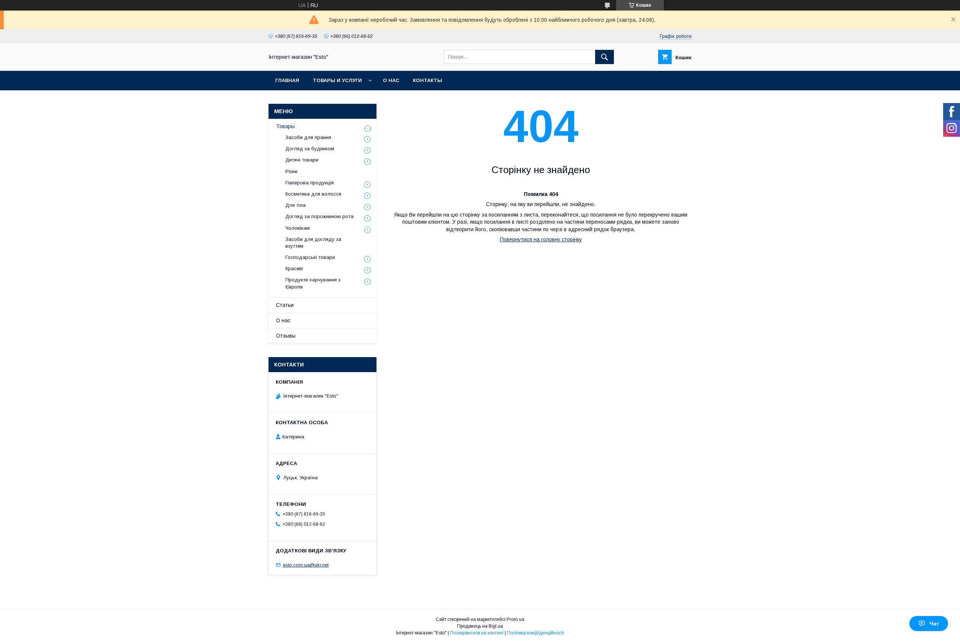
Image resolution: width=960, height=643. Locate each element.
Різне (291, 171)
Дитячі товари (301, 160)
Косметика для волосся (313, 194)
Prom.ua (515, 619)
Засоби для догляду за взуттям (313, 242)
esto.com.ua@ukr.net (305, 565)
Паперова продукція (309, 182)
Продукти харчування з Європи (312, 283)
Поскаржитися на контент (477, 633)
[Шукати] (604, 57)
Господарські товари (310, 257)
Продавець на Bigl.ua (480, 626)
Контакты (427, 80)
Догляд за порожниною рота (319, 216)
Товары (285, 126)
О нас (391, 80)
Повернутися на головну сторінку (541, 239)
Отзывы (286, 336)
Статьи (285, 305)
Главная (287, 80)
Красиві (294, 268)
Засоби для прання (308, 137)
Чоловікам (297, 228)
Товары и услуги (337, 80)
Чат (934, 624)
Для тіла (295, 205)
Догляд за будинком (309, 148)
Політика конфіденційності (535, 633)
